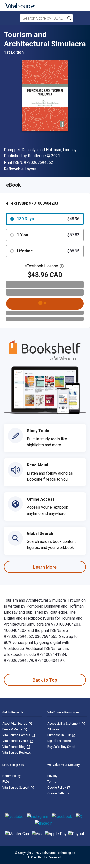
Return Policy (11, 776)
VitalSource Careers (16, 735)
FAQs (6, 781)
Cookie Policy (57, 787)
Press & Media (12, 729)
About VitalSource (15, 723)
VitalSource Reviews (16, 752)
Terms (52, 781)
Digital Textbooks (59, 741)
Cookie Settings (58, 793)
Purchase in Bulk (60, 735)
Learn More (45, 567)
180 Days (48, 218)
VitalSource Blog (14, 747)
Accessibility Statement (64, 723)
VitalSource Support (16, 787)
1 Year (48, 234)
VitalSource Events (16, 741)
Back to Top (45, 680)
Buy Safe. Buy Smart (62, 747)
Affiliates (54, 729)
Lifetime (48, 251)
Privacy (53, 776)
